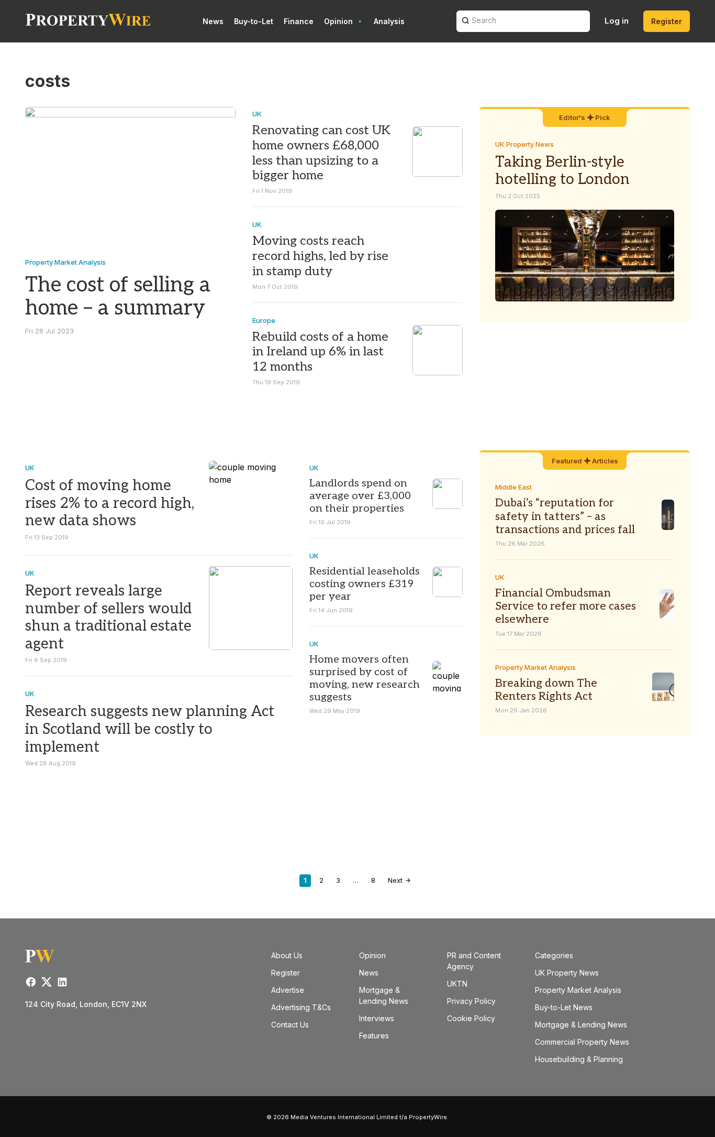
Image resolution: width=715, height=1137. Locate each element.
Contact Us (290, 1024)
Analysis (389, 21)
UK (257, 114)
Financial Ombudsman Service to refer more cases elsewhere (565, 606)
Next (396, 880)
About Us (287, 955)
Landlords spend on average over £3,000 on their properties (360, 496)
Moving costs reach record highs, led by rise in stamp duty (320, 256)
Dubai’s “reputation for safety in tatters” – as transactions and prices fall (565, 516)
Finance (299, 21)
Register (666, 21)
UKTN (457, 983)
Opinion (338, 21)
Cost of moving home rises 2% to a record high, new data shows (109, 503)
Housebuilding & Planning (579, 1059)
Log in (617, 21)
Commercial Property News (582, 1041)
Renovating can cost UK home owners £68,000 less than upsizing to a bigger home (321, 153)
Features (374, 1035)
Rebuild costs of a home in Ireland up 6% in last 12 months (320, 352)
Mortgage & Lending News (581, 1024)
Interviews (376, 1018)
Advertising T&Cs (301, 1007)
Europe (263, 320)
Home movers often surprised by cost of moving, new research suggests (364, 678)
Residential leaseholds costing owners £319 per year (364, 584)
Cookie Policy (471, 1018)
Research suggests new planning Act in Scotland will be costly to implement (149, 729)
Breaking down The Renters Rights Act (546, 690)
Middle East (513, 487)
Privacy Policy (471, 1001)
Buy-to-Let (253, 21)
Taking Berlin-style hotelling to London (562, 171)
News (213, 21)
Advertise (287, 990)
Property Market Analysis (65, 262)
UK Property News (524, 144)
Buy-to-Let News (564, 1007)
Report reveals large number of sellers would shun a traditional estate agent (108, 617)
